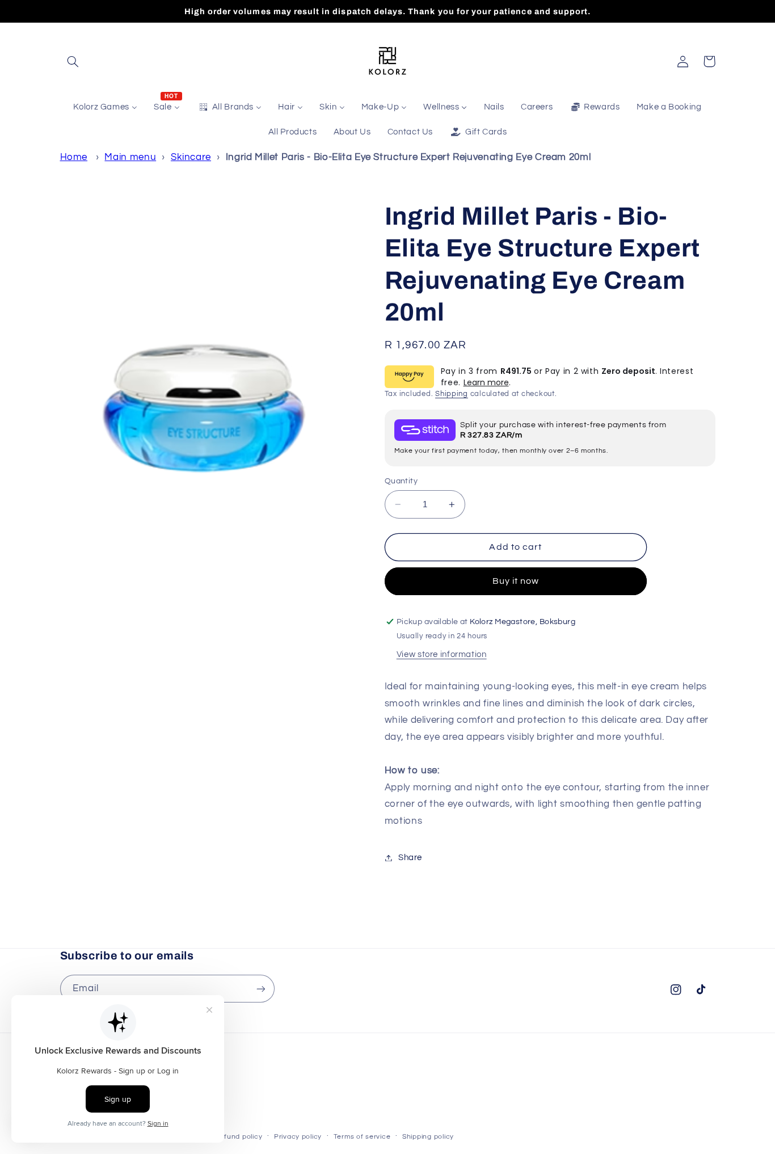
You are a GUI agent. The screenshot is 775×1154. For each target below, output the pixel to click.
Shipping (451, 394)
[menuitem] (105, 107)
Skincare (191, 157)
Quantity (401, 481)
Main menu (130, 157)
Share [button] (410, 857)
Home (74, 157)
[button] (73, 61)
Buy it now (516, 581)
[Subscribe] (260, 989)
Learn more (486, 382)
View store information (442, 655)
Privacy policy (298, 1137)
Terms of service (362, 1137)
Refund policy (239, 1137)
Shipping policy (428, 1137)
